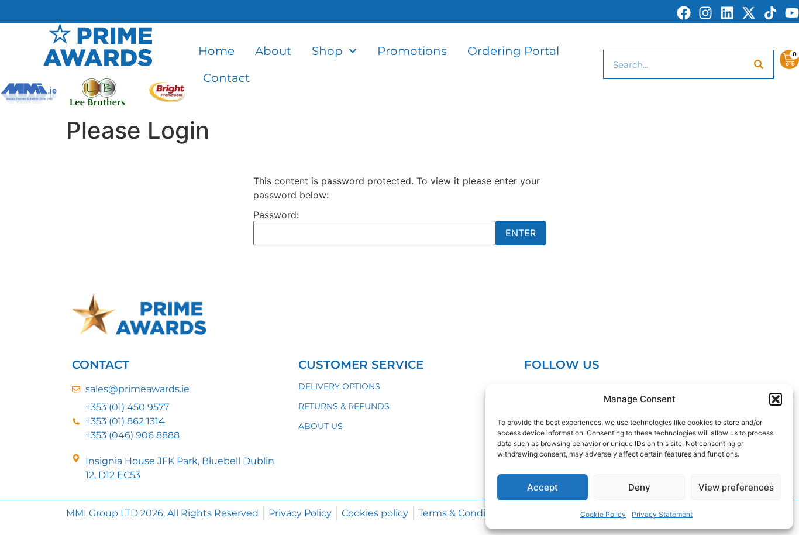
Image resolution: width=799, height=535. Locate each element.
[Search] (758, 64)
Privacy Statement (662, 514)
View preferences (736, 487)
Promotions (412, 51)
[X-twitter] (749, 13)
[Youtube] (792, 13)
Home (216, 51)
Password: (276, 215)
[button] (775, 399)
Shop (327, 51)
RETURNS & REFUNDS (344, 406)
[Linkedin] (727, 13)
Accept (542, 487)
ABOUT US (320, 426)
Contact (226, 78)
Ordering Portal (513, 51)
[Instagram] (705, 13)
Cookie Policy (603, 514)
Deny (639, 487)
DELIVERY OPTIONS (339, 386)
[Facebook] (684, 13)
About (273, 51)
